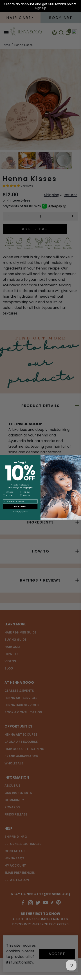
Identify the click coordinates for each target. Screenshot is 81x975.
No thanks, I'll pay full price (20, 512)
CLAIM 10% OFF (20, 506)
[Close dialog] (78, 457)
